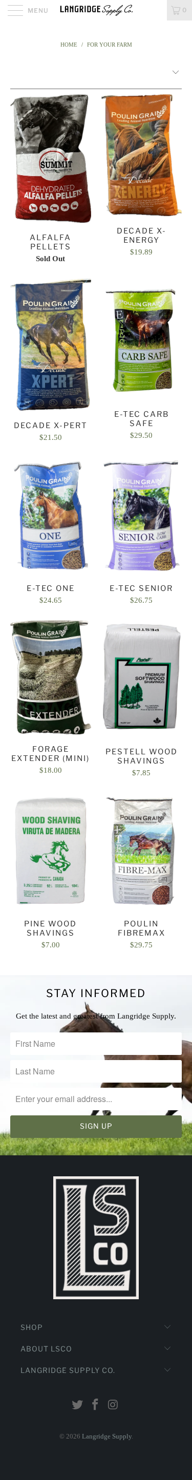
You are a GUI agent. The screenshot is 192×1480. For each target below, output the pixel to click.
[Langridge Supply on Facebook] (95, 1405)
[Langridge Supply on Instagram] (113, 1405)
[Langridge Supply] (96, 10)
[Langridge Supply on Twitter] (78, 1405)
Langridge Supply (107, 1436)
